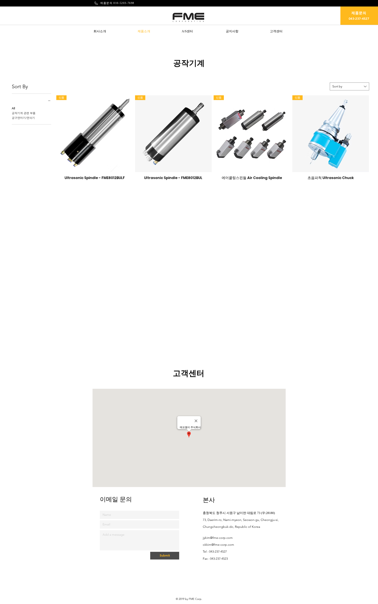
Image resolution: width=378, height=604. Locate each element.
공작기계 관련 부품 (23, 113)
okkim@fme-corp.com (218, 544)
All (13, 108)
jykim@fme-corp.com (218, 538)
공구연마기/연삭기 (23, 118)
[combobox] (349, 86)
